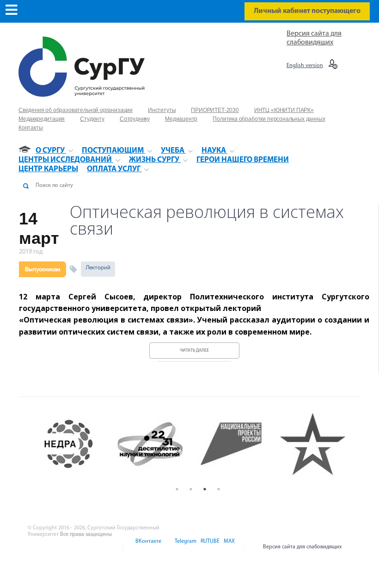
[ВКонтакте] (148, 547)
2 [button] (191, 489)
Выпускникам (42, 269)
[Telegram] (185, 547)
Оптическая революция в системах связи (207, 220)
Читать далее (194, 350)
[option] (76, 444)
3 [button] (204, 489)
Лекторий (98, 267)
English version (305, 65)
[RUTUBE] (209, 547)
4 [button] (218, 489)
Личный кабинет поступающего (307, 11)
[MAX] (228, 547)
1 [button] (177, 489)
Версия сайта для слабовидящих (302, 547)
